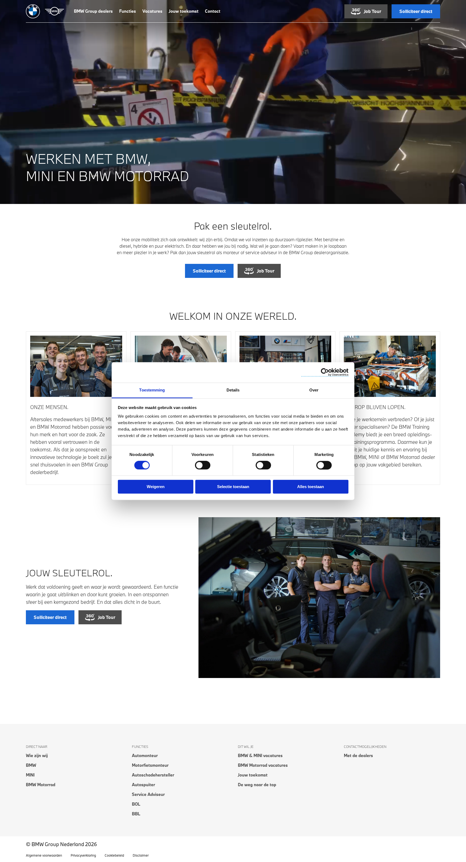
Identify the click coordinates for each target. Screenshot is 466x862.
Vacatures (152, 11)
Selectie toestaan (233, 487)
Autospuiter (143, 784)
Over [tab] (313, 390)
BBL (136, 813)
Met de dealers (358, 755)
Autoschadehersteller (153, 775)
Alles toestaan (310, 487)
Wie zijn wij (37, 755)
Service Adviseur (148, 794)
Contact (212, 11)
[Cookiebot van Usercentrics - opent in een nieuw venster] (324, 372)
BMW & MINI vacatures (260, 755)
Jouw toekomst (183, 11)
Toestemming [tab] (152, 390)
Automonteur (145, 755)
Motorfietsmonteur (150, 765)
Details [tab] (233, 390)
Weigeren (156, 487)
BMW (31, 765)
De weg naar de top (257, 784)
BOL (136, 804)
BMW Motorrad (40, 784)
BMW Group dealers (93, 11)
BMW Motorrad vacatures (263, 765)
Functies (127, 11)
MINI (30, 775)
